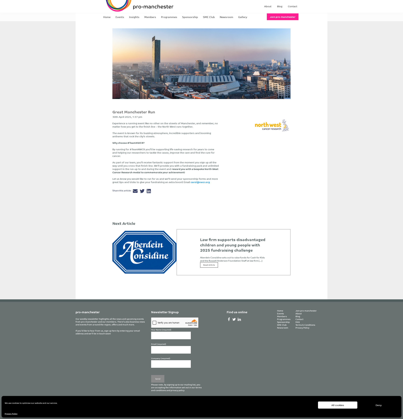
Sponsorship (190, 17)
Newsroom (226, 17)
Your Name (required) (161, 329)
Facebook (229, 319)
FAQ (297, 322)
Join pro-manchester (282, 17)
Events (120, 17)
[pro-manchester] (130, 6)
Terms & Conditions (305, 325)
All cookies (337, 405)
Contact (292, 6)
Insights (134, 17)
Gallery (242, 17)
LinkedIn (239, 319)
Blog (279, 6)
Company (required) (160, 358)
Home (107, 17)
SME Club (209, 17)
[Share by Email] (135, 192)
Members (150, 17)
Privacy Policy (11, 413)
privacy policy (177, 390)
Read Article (209, 264)
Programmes (169, 17)
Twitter (234, 319)
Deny (379, 405)
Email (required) (158, 344)
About (267, 6)
